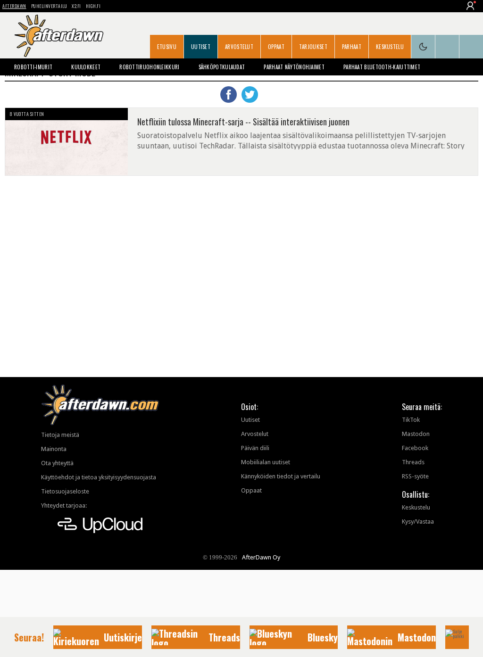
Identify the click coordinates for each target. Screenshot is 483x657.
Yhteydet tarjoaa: (64, 505)
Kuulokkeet (85, 67)
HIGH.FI (93, 5)
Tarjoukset (313, 46)
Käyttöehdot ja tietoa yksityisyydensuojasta (98, 477)
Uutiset (200, 46)
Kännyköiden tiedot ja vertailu (280, 476)
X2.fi (76, 5)
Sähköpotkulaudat (222, 67)
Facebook (415, 448)
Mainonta (54, 448)
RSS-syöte (415, 476)
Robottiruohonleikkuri (149, 67)
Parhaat (351, 46)
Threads (413, 462)
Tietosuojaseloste (65, 491)
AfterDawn (14, 5)
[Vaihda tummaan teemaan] (423, 46)
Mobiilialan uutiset (265, 462)
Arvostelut (239, 46)
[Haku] (471, 46)
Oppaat (276, 46)
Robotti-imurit (33, 67)
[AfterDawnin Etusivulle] (59, 36)
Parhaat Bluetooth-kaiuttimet (381, 67)
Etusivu (166, 46)
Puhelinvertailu (49, 5)
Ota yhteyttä (57, 463)
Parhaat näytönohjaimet (294, 67)
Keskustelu (390, 46)
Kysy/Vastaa (418, 521)
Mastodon (416, 433)
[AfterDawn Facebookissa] (447, 46)
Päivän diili (255, 448)
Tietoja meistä (60, 434)
